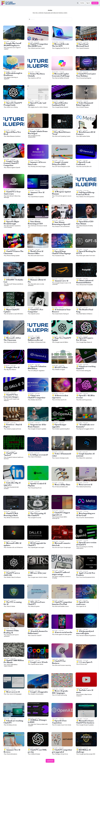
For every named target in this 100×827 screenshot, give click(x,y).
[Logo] (9, 3)
